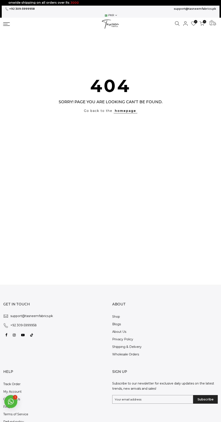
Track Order (12, 384)
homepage (125, 111)
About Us (119, 332)
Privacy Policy (122, 339)
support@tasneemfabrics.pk (195, 8)
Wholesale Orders (125, 354)
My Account (12, 392)
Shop (116, 317)
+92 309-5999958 (22, 8)
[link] (28, 24)
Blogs (116, 324)
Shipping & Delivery (127, 347)
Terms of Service (15, 414)
